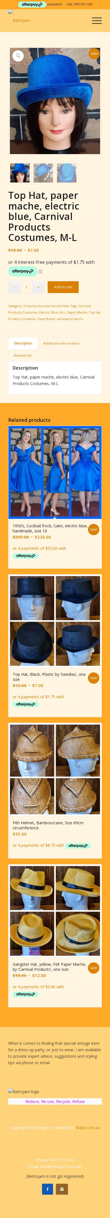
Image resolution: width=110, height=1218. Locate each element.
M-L (62, 312)
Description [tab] (23, 343)
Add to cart (63, 287)
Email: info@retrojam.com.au (55, 1166)
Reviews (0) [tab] (22, 355)
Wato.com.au (88, 1127)
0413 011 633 (83, 4)
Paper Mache (77, 312)
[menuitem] (94, 20)
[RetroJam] (45, 20)
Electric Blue (48, 312)
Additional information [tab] (61, 343)
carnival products (70, 319)
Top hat (94, 312)
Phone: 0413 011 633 (55, 1160)
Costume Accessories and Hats (46, 306)
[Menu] (94, 20)
